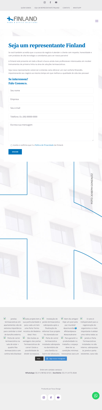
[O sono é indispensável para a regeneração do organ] (89, 326)
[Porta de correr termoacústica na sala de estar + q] (13, 345)
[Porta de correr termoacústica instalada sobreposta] (51, 345)
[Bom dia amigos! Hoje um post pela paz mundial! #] (70, 326)
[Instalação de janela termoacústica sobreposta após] (51, 326)
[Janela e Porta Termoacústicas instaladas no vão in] (89, 345)
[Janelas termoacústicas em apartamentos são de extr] (13, 326)
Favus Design (56, 389)
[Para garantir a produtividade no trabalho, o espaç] (70, 345)
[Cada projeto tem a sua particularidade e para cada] (32, 326)
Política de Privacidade (44, 145)
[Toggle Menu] (97, 21)
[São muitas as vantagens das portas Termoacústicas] (32, 345)
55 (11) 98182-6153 (43, 373)
